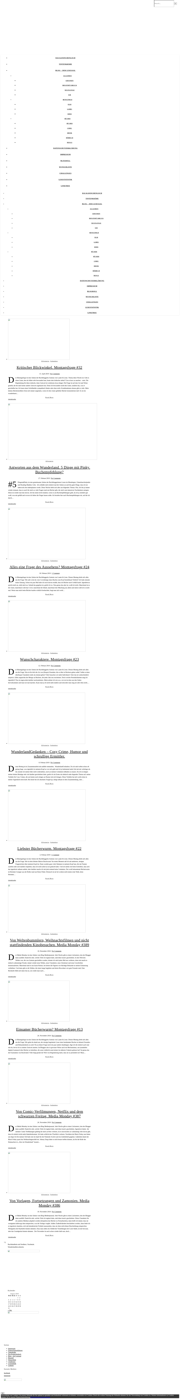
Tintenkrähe (65, 64)
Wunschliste (65, 167)
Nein (34, 1397)
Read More (49, 397)
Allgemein (67, 76)
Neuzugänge (70, 90)
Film (69, 104)
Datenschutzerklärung (65, 148)
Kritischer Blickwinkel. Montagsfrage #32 (49, 367)
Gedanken (70, 80)
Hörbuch (69, 138)
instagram (7, 1376)
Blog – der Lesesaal (65, 70)
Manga (69, 142)
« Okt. (10, 1310)
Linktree (65, 186)
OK (3, 1393)
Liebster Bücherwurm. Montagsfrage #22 (49, 848)
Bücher (68, 118)
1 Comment (56, 573)
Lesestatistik (65, 179)
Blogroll (65, 161)
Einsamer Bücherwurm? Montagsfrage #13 (49, 1029)
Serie (70, 114)
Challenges (65, 173)
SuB (69, 95)
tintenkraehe (12, 399)
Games (69, 109)
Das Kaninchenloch (65, 58)
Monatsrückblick (69, 85)
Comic (69, 128)
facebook (7, 1373)
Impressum (65, 154)
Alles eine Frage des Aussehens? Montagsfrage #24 (49, 567)
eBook (69, 133)
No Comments (55, 374)
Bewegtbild (67, 99)
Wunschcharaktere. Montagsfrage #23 (49, 659)
